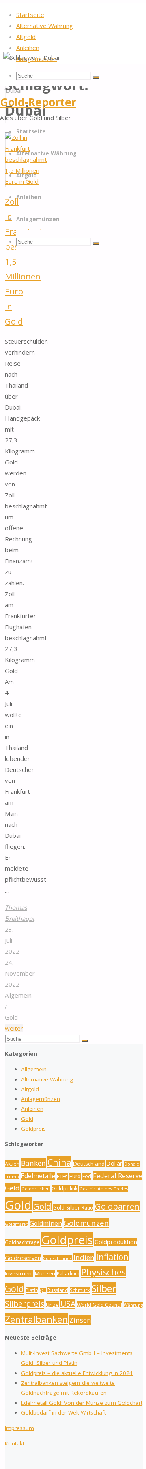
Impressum (19, 1428)
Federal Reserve (117, 1175)
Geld (12, 1187)
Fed (86, 1176)
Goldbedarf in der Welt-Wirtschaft (63, 1412)
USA (67, 1304)
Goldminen (46, 1223)
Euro (75, 1176)
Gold (11, 1017)
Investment (19, 1273)
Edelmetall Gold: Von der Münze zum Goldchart (81, 1402)
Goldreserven (23, 1258)
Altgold (30, 1089)
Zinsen (80, 1320)
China (59, 1162)
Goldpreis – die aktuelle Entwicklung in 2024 (77, 1373)
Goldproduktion (115, 1242)
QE (43, 1290)
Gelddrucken (35, 1189)
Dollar (114, 1163)
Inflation (112, 1256)
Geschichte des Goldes (103, 1189)
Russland (57, 1290)
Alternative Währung (47, 1079)
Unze (52, 1304)
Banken (33, 1163)
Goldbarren (117, 1206)
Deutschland (89, 1163)
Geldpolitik (65, 1188)
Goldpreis (33, 1128)
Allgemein (18, 995)
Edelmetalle (38, 1176)
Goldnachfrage (22, 1242)
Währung (133, 1305)
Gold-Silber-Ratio (73, 1207)
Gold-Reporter (38, 101)
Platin (32, 1290)
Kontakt (14, 1443)
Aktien (12, 1163)
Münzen (45, 1273)
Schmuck (80, 1290)
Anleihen (32, 1108)
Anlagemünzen (40, 1099)
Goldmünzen (86, 1223)
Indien (83, 1257)
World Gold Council (99, 1304)
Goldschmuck (57, 1258)
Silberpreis (24, 1304)
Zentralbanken (36, 1319)
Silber (104, 1288)
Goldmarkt (16, 1224)
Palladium (68, 1273)
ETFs (62, 1176)
